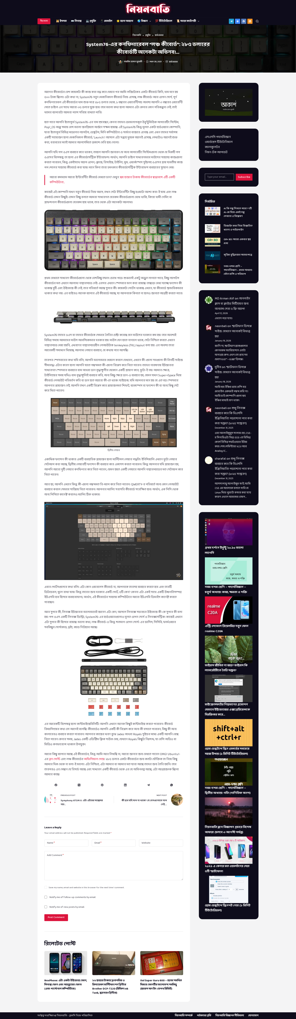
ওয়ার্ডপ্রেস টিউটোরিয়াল (219, 142)
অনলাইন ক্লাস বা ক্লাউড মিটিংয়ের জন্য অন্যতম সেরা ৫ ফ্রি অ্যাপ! (232, 303)
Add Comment (55, 855)
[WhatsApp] (171, 785)
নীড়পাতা (44, 21)
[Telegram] (231, 21)
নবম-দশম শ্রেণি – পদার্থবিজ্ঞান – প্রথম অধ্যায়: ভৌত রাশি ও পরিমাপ (238, 270)
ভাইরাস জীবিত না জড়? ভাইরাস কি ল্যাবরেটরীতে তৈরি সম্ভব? (226, 668)
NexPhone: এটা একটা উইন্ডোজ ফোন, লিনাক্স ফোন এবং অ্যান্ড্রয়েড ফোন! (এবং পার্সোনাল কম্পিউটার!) (65, 984)
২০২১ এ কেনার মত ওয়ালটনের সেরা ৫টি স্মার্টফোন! (227, 869)
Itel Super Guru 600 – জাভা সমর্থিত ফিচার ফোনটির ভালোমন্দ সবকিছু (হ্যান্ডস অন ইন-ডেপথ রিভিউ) (161, 984)
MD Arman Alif (224, 298)
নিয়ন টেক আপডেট (216, 152)
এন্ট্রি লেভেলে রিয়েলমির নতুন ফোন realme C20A (226, 629)
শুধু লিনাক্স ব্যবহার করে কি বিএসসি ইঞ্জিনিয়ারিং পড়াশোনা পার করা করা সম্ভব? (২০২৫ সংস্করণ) (233, 416)
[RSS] (249, 21)
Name (51, 843)
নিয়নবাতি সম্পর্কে (184, 1015)
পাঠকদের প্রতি (204, 1015)
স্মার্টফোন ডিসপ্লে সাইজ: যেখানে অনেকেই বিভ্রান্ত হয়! (233, 331)
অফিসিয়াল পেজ (94, 759)
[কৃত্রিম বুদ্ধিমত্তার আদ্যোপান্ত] (212, 255)
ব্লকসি (72, 1016)
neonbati (221, 326)
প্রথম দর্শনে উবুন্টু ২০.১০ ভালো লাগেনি (224, 550)
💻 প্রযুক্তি (91, 21)
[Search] (257, 21)
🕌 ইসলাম (61, 21)
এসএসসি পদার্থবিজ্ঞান (218, 137)
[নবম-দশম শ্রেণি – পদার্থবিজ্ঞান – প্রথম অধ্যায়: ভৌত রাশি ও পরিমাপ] (212, 269)
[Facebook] (243, 21)
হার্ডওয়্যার (173, 62)
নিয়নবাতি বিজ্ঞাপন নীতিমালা (229, 1015)
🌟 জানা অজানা (124, 21)
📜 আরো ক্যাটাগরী (186, 21)
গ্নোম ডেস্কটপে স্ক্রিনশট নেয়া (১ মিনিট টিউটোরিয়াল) (227, 908)
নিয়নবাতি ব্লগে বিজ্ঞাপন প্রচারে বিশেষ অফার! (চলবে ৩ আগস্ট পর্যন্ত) (228, 830)
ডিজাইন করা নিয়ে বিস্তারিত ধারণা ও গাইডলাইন (238, 228)
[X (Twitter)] (79, 785)
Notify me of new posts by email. (67, 907)
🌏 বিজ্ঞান (142, 21)
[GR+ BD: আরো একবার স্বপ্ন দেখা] (212, 242)
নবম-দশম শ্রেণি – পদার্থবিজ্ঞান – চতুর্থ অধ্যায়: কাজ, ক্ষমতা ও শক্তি (226, 589)
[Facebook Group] (237, 21)
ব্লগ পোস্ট (54, 759)
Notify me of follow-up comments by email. (72, 897)
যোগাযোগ (253, 1015)
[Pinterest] (102, 785)
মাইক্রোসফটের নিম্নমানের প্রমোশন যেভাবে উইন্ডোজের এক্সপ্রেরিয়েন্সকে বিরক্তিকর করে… (227, 709)
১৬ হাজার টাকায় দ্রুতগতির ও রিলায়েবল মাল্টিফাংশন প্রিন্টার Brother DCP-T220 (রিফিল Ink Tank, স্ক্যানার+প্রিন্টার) (110, 986)
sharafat (220, 458)
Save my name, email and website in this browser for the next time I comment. (86, 888)
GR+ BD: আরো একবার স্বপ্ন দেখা (237, 241)
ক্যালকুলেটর (212, 147)
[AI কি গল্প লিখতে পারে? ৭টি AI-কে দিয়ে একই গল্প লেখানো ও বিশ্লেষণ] (212, 211)
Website (146, 843)
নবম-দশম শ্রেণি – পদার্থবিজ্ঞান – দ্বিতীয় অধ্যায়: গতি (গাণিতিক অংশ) (228, 790)
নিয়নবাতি (62, 1016)
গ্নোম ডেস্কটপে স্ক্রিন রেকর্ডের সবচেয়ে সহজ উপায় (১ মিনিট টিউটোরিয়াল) (227, 751)
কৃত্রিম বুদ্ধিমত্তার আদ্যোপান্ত (238, 255)
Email (97, 843)
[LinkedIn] (125, 785)
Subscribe (244, 177)
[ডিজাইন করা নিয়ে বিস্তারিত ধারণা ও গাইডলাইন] (212, 228)
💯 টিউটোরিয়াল (163, 21)
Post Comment (56, 917)
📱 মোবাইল (106, 21)
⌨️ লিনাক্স (76, 21)
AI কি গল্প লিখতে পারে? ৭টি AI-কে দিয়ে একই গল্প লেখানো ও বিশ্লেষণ (238, 212)
